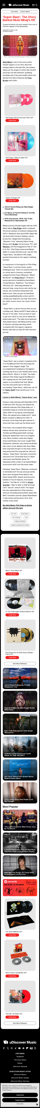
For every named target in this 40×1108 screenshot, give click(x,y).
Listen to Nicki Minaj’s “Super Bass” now (20, 397)
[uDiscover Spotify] (23, 1048)
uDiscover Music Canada (20, 1078)
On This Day (16, 517)
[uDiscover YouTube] (19, 1048)
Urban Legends (20, 521)
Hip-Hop (13, 514)
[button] (19, 103)
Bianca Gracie (9, 31)
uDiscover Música (20, 1074)
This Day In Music (20, 1060)
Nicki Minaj (25, 514)
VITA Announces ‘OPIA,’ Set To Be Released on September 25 (18, 220)
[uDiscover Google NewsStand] (31, 1048)
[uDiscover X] (7, 1048)
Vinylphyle (20, 1056)
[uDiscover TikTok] (15, 1048)
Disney (20, 1063)
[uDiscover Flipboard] (27, 1048)
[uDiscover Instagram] (11, 1048)
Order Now (12, 120)
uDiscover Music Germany (20, 1081)
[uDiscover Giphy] (35, 1048)
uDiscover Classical (20, 1066)
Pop (26, 517)
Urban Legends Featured (20, 525)
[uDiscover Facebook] (3, 1048)
